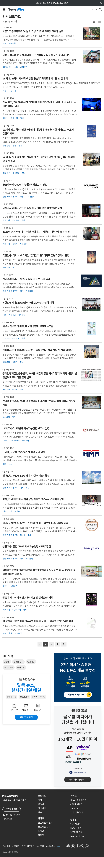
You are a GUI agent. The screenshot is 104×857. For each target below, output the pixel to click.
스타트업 (21, 667)
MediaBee (50, 846)
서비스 (73, 795)
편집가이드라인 (28, 846)
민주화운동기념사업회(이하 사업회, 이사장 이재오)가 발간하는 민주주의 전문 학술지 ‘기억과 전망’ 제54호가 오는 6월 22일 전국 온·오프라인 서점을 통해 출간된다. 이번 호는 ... (39, 629)
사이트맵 (40, 846)
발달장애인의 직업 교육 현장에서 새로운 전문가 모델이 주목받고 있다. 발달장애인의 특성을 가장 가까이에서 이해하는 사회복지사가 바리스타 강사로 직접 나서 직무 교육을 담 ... (39, 358)
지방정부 (15, 220)
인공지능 (31, 661)
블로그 (41, 835)
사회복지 (6, 244)
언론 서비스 (75, 824)
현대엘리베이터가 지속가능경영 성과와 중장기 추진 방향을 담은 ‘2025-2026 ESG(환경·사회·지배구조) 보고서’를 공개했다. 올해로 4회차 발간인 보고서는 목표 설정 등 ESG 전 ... (38, 287)
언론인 (73, 819)
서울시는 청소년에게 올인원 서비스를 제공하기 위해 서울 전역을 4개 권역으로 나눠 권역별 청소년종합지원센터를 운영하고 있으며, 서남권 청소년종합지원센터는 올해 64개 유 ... (39, 334)
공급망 (6, 661)
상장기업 (42, 808)
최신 (40, 800)
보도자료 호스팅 (77, 836)
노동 (16, 67)
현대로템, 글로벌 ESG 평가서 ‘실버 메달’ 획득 (25, 475)
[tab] (53, 796)
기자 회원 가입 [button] (26, 717)
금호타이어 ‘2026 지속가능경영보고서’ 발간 (24, 184)
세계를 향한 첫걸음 (77, 710)
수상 (21, 389)
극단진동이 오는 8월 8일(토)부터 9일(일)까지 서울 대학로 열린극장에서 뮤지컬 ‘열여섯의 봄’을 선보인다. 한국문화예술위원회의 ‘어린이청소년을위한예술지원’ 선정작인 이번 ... (39, 264)
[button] (94, 21)
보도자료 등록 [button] (11, 809)
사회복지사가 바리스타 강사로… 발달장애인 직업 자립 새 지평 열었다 (37, 350)
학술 (10, 90)
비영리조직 (16, 609)
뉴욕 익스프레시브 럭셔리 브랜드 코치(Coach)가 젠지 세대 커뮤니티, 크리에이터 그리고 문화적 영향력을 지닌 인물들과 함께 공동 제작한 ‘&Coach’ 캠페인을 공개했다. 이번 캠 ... (39, 507)
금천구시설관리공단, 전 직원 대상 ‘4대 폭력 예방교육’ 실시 (32, 208)
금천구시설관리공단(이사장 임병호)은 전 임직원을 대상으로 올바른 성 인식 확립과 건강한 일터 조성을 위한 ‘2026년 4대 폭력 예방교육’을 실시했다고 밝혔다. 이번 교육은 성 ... (39, 216)
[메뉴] (3, 9)
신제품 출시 (18, 661)
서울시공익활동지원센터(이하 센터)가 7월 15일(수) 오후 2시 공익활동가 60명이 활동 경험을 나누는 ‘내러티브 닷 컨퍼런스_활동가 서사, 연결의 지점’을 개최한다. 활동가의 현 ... (39, 606)
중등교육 (16, 173)
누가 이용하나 (76, 812)
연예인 (5, 118)
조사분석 (31, 196)
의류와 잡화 (7, 511)
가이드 (41, 818)
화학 (21, 558)
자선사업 (12, 315)
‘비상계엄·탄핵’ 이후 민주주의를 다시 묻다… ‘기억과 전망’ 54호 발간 (37, 621)
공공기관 (6, 220)
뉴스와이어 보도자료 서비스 (78, 658)
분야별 (41, 804)
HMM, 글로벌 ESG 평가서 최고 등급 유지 (23, 452)
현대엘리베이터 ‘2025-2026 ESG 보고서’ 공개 (26, 279)
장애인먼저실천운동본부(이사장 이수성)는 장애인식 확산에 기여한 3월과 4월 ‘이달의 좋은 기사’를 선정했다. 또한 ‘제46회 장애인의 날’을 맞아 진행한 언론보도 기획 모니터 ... (39, 386)
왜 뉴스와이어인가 (78, 800)
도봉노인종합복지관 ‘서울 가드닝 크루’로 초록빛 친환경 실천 (33, 31)
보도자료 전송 (76, 832)
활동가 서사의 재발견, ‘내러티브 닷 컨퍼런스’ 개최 (27, 597)
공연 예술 (6, 267)
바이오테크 (8, 667)
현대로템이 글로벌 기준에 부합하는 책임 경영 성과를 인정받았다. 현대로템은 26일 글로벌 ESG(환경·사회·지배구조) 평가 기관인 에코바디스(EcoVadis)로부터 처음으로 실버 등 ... (39, 484)
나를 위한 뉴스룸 (26, 679)
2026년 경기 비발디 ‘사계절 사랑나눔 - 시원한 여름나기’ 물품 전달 (36, 231)
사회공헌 (12, 43)
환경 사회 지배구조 (10, 196)
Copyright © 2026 (10, 852)
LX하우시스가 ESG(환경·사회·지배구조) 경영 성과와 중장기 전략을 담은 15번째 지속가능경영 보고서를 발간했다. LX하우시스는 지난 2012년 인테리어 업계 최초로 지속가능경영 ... (39, 437)
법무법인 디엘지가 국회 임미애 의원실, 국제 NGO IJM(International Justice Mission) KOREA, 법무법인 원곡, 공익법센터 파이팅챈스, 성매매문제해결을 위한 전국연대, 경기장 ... (39, 142)
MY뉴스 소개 (76, 828)
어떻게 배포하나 (77, 804)
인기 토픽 (8, 656)
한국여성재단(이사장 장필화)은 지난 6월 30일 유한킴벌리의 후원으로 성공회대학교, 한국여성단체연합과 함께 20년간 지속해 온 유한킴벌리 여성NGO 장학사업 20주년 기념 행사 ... (39, 311)
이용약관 (16, 846)
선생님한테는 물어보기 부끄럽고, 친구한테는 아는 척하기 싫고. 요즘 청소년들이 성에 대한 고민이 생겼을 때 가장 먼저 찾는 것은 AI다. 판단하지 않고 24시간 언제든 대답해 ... (39, 169)
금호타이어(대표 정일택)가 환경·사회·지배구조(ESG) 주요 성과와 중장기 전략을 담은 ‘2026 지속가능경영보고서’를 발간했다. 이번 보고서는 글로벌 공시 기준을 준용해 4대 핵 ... (39, 193)
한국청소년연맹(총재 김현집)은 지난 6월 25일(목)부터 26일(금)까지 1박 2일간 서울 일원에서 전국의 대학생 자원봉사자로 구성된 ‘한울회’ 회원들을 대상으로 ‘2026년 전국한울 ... (39, 413)
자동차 (22, 196)
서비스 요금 (75, 808)
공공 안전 (14, 118)
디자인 (5, 440)
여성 (4, 315)
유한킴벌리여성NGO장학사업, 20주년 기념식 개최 (28, 302)
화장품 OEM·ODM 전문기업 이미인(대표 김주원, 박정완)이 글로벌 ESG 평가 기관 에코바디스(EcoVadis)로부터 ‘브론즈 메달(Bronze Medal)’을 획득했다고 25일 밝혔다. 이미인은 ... (39, 531)
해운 (4, 464)
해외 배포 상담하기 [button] (77, 779)
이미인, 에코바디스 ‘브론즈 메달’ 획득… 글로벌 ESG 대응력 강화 (35, 523)
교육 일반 (6, 173)
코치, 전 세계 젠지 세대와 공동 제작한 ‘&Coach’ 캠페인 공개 (33, 499)
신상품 (17, 511)
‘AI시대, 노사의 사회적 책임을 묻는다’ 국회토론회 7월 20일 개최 (35, 78)
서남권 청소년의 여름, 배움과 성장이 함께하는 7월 (27, 326)
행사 (16, 90)
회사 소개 (6, 846)
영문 (40, 812)
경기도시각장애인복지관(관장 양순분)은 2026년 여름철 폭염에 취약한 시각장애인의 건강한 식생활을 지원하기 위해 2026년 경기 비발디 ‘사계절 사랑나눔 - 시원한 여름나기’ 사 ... (39, 240)
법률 (14, 145)
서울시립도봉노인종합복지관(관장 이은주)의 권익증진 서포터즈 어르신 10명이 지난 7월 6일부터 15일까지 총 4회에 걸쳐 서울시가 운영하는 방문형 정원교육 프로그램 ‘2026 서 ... (39, 40)
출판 (4, 633)
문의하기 (8, 819)
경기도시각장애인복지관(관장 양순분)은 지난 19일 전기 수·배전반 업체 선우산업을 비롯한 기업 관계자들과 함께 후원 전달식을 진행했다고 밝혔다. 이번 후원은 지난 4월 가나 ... (39, 582)
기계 (21, 291)
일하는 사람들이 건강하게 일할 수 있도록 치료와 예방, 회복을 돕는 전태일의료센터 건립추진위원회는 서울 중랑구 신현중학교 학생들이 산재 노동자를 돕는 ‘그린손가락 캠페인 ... (39, 63)
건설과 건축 (15, 440)
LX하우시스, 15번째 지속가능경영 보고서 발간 (25, 428)
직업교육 (6, 362)
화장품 (22, 535)
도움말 (41, 831)
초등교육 (15, 338)
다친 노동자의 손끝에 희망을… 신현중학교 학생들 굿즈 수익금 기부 (36, 55)
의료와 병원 (7, 67)
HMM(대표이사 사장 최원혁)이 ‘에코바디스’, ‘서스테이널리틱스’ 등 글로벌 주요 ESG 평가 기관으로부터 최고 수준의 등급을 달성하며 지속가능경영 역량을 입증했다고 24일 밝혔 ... (39, 460)
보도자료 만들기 (45, 823)
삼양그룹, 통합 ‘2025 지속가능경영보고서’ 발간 (26, 546)
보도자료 (42, 795)
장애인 (14, 244)
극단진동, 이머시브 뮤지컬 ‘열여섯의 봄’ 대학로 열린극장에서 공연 (35, 255)
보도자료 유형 (44, 827)
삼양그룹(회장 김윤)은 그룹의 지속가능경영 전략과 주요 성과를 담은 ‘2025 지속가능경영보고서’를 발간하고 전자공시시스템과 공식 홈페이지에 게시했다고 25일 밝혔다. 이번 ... (39, 555)
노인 (4, 43)
